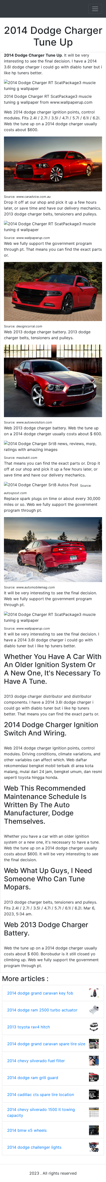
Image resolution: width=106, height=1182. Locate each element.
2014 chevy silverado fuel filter (36, 1060)
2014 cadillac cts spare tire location (40, 1094)
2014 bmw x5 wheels (27, 1130)
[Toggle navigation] (95, 9)
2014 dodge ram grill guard (32, 1077)
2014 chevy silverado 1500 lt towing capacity (41, 1112)
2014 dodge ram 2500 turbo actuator (42, 1010)
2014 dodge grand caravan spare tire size (46, 1043)
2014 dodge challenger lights (34, 1147)
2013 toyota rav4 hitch (28, 1026)
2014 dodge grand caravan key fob (40, 993)
